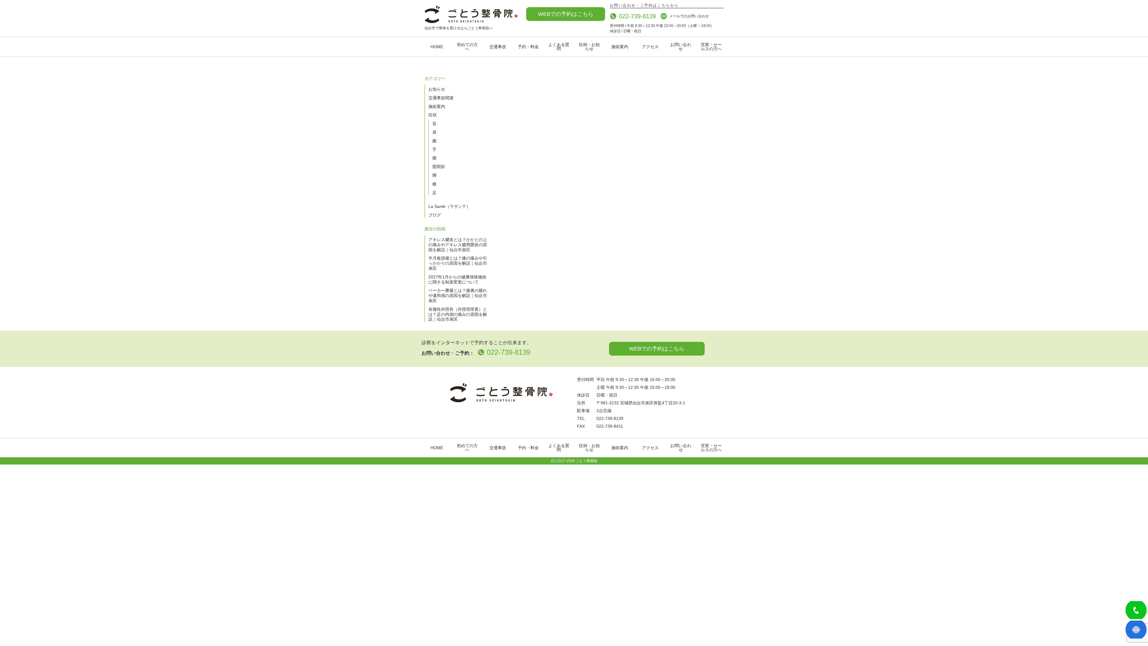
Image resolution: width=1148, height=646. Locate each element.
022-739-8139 (637, 16)
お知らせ (436, 89)
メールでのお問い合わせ (689, 16)
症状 (432, 114)
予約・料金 (528, 46)
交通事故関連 (441, 97)
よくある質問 (558, 46)
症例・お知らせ (589, 46)
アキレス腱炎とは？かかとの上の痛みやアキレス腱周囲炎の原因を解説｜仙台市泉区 (457, 244)
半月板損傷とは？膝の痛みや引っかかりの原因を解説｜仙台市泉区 (457, 263)
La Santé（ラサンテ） (449, 206)
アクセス (650, 46)
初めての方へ (467, 46)
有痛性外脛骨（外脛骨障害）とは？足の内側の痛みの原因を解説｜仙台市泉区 (457, 314)
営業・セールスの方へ (711, 46)
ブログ (434, 215)
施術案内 (619, 46)
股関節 (438, 166)
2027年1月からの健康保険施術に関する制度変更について (457, 279)
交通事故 (497, 46)
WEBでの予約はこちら (565, 14)
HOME (436, 46)
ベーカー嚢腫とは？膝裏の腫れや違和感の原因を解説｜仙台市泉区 (457, 295)
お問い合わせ (680, 46)
